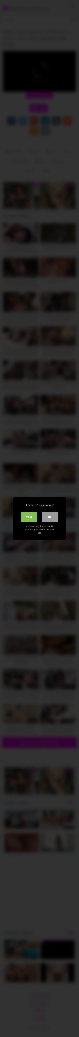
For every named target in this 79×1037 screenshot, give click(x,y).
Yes (29, 517)
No (50, 517)
